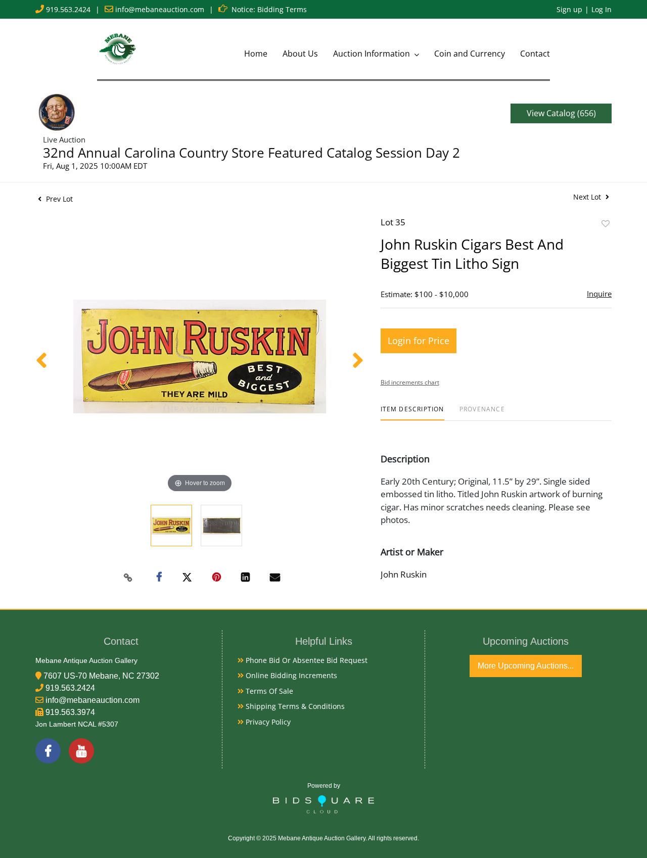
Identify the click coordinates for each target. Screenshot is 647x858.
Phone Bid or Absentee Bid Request (305, 660)
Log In (601, 9)
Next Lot (588, 197)
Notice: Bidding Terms (269, 9)
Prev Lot (58, 199)
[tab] (412, 413)
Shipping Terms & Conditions (294, 706)
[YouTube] (81, 751)
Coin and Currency (469, 53)
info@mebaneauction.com (159, 9)
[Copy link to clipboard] (128, 577)
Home (255, 53)
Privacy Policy (267, 722)
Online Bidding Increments (290, 675)
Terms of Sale (268, 691)
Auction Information (372, 53)
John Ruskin (404, 574)
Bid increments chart (410, 382)
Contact (535, 53)
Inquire (599, 294)
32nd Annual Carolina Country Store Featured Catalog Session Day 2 (251, 153)
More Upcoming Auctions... (526, 665)
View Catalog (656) (561, 113)
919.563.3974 (70, 712)
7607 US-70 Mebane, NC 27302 (101, 676)
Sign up (569, 9)
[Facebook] (48, 751)
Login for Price (418, 341)
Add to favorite (605, 223)
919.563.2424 (68, 9)
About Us (300, 53)
